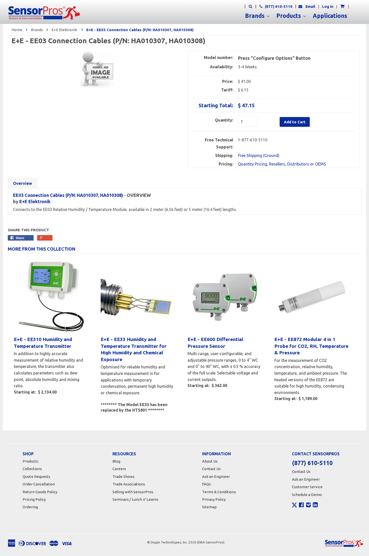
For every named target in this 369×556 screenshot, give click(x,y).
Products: (31, 461)
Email (310, 6)
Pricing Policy (34, 499)
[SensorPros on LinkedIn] (315, 506)
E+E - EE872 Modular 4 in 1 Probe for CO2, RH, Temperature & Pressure (311, 346)
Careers (119, 469)
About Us (210, 461)
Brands (255, 16)
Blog (116, 461)
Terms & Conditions (219, 492)
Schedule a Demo (307, 494)
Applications (330, 16)
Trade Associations (128, 484)
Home (17, 30)
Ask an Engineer (216, 476)
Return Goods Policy (40, 492)
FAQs (206, 484)
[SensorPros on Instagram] (308, 506)
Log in (327, 6)
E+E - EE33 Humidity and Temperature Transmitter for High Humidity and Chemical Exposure (133, 349)
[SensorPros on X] (294, 506)
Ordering (30, 507)
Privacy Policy (214, 499)
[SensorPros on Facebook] (301, 506)
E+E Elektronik (64, 30)
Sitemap (209, 507)
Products (289, 16)
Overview (22, 183)
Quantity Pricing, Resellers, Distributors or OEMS (282, 164)
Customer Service (307, 487)
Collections (32, 469)
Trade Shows (123, 476)
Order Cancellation (39, 484)
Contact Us (211, 469)
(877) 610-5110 (278, 6)
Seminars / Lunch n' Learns (135, 499)
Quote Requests (36, 476)
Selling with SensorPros (132, 492)
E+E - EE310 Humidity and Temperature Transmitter (43, 343)
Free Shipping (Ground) (258, 155)
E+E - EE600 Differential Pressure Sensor (215, 343)
